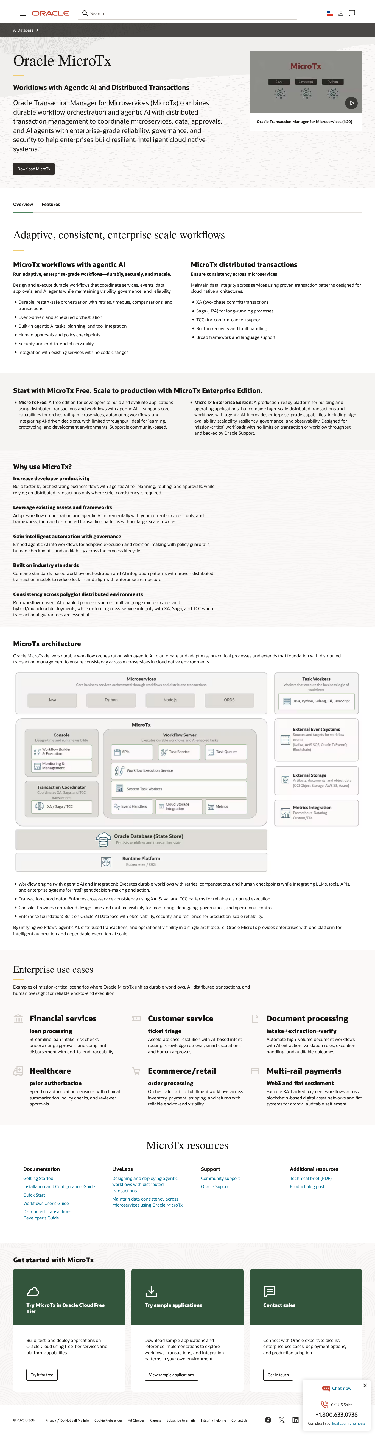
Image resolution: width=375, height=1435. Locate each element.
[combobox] (187, 13)
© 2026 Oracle (24, 1420)
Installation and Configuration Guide (59, 1186)
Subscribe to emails (181, 1420)
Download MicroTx (34, 168)
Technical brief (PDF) (311, 1178)
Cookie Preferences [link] (108, 1420)
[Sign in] (341, 13)
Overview (23, 204)
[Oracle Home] (50, 13)
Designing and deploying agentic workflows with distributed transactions (145, 1184)
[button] (23, 13)
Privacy (51, 1420)
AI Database (23, 30)
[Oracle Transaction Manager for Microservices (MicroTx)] (306, 82)
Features (51, 204)
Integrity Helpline (213, 1420)
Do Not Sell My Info (74, 1420)
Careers (155, 1420)
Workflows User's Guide (46, 1203)
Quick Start (34, 1195)
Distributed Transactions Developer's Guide (47, 1214)
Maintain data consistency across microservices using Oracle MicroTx (147, 1202)
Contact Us (239, 1420)
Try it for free (42, 1374)
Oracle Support (216, 1186)
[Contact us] (352, 13)
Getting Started (38, 1178)
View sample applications (171, 1374)
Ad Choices (136, 1420)
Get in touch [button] (278, 1374)
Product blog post (307, 1186)
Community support (220, 1178)
